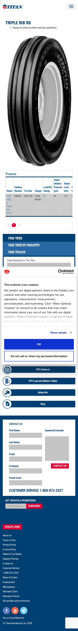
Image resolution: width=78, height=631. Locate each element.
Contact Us (15, 424)
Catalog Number (18, 189)
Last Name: (14, 442)
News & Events (10, 577)
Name (9, 191)
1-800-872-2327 (51, 490)
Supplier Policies (11, 559)
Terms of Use (9, 540)
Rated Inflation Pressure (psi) (58, 185)
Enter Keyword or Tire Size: (21, 260)
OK (39, 344)
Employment (9, 582)
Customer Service (11, 568)
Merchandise (9, 587)
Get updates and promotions (16, 601)
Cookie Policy (9, 549)
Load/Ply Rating (48, 189)
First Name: (14, 430)
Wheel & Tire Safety (12, 554)
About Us (7, 535)
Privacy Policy (9, 545)
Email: (12, 454)
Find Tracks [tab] (16, 252)
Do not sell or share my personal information (39, 356)
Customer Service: (24, 490)
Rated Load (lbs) (67, 187)
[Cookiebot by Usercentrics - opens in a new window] (58, 271)
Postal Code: (15, 478)
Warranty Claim (10, 591)
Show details (58, 332)
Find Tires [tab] (15, 238)
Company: (14, 466)
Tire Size (28, 191)
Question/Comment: (54, 430)
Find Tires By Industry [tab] (24, 245)
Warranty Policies (11, 596)
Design (38, 191)
